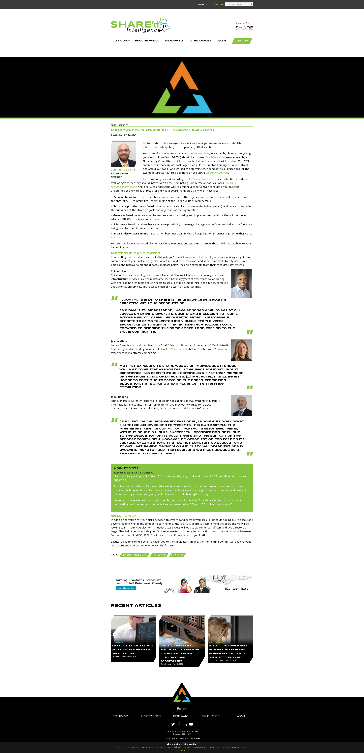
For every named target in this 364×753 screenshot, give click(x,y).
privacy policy (242, 747)
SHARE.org (203, 4)
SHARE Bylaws (201, 179)
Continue (180, 750)
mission (115, 237)
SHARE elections (215, 157)
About (241, 716)
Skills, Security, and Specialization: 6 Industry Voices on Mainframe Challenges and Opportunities (180, 653)
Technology (121, 716)
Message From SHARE (134, 555)
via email (233, 531)
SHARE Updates (211, 716)
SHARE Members (199, 153)
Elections (177, 555)
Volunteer (159, 555)
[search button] (251, 4)
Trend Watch (181, 716)
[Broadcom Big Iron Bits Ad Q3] (182, 584)
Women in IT (177, 349)
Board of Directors (217, 172)
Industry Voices (151, 716)
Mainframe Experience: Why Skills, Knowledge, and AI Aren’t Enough (132, 650)
